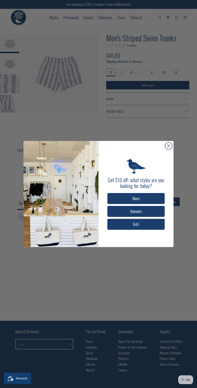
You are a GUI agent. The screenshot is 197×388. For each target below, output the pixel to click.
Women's (136, 211)
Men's (136, 198)
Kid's (136, 224)
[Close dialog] (168, 145)
